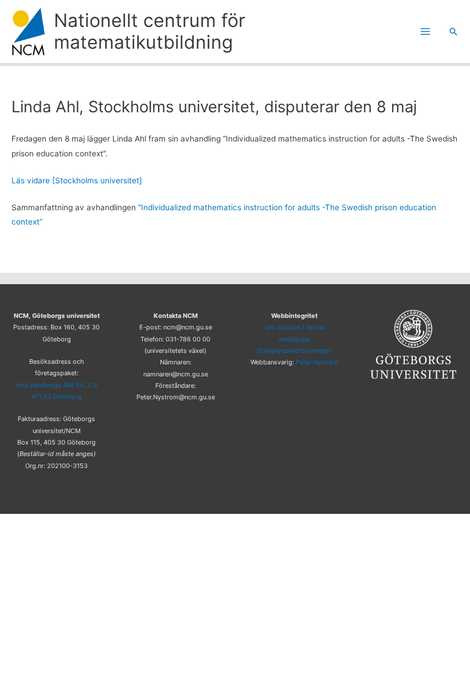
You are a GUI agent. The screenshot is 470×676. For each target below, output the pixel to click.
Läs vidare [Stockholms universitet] (76, 180)
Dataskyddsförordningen (294, 351)
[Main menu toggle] (425, 32)
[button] (453, 31)
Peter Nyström (317, 362)
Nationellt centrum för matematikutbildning (149, 31)
